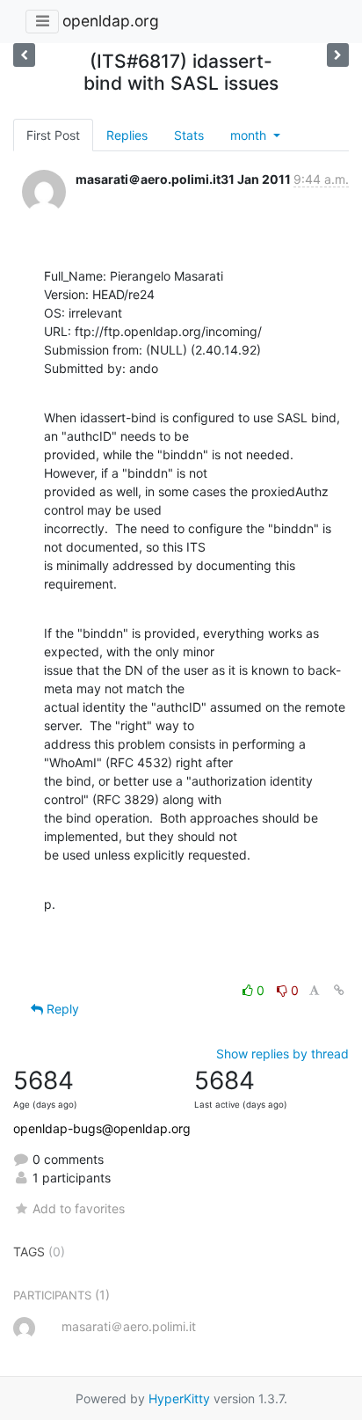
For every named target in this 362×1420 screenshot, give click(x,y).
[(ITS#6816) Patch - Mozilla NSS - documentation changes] (338, 55)
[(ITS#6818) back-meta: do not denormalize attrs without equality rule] (24, 55)
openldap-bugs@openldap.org (102, 1128)
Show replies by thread (282, 1053)
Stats (189, 135)
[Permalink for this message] (339, 990)
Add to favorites (79, 1208)
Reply (61, 1008)
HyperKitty (179, 1398)
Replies (127, 135)
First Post (53, 135)
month (250, 135)
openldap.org (110, 20)
